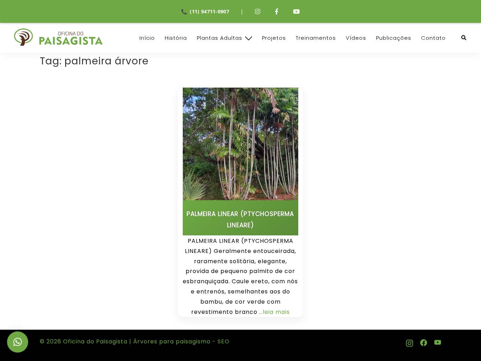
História (176, 38)
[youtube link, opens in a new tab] (437, 341)
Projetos (274, 38)
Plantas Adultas (219, 38)
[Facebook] (277, 11)
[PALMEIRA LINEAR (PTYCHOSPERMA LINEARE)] (240, 144)
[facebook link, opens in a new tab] (423, 341)
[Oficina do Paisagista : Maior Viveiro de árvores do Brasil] (58, 37)
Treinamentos (316, 38)
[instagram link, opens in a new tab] (409, 341)
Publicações (393, 38)
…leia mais (274, 312)
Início (147, 38)
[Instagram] (258, 11)
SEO (223, 341)
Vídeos (356, 38)
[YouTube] (296, 11)
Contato (433, 38)
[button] (464, 38)
